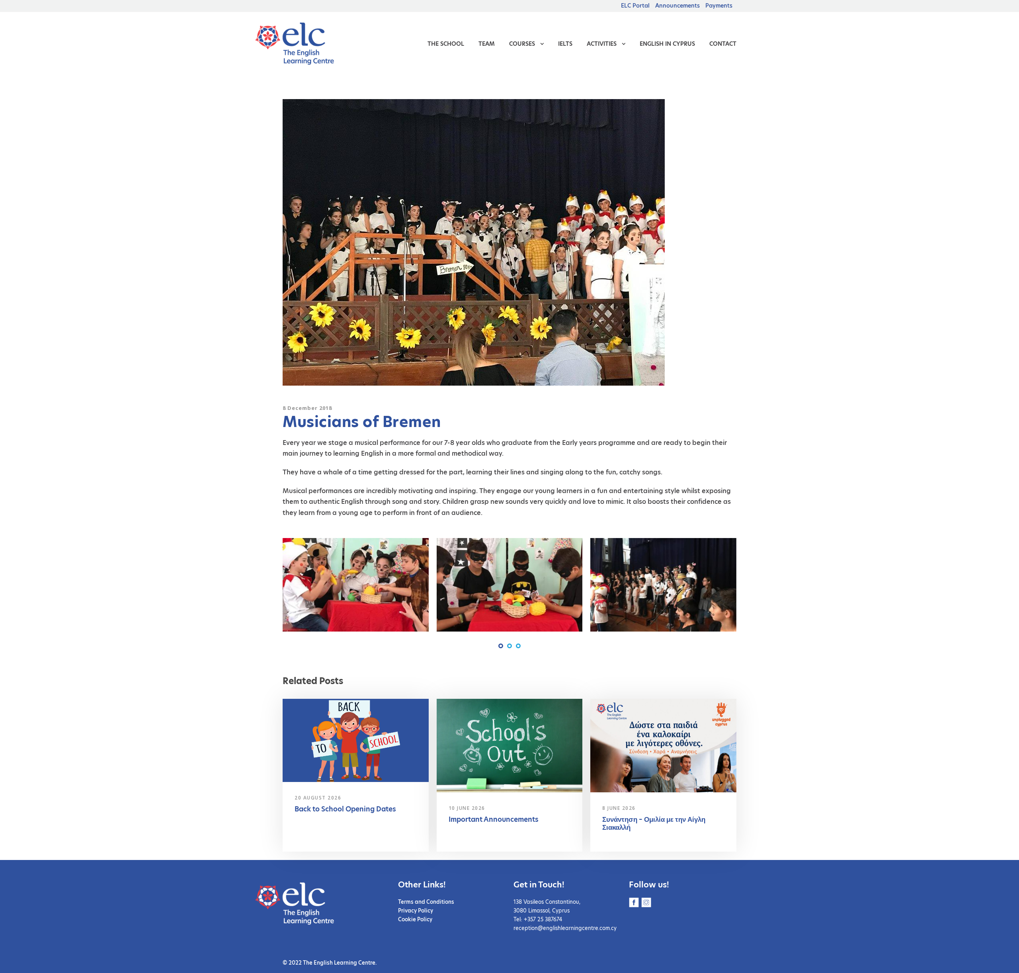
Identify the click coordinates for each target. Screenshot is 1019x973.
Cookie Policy (415, 919)
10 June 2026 (467, 808)
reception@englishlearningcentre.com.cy (565, 928)
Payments (718, 6)
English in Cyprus (667, 44)
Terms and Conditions (426, 901)
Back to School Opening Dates (345, 809)
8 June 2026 (619, 808)
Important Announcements (494, 819)
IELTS (565, 44)
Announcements (677, 6)
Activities (602, 44)
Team (486, 44)
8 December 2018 (307, 407)
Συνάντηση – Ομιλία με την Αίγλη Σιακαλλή (653, 823)
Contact (722, 44)
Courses (522, 44)
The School (446, 44)
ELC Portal (635, 6)
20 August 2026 (318, 797)
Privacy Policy (415, 910)
